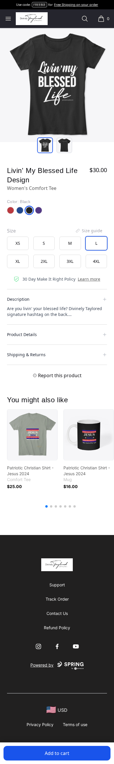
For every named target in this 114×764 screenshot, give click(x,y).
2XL (44, 261)
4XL (96, 261)
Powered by (41, 664)
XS (17, 243)
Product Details (22, 334)
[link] (32, 435)
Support (57, 584)
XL (17, 261)
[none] (88, 231)
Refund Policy (57, 627)
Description (18, 299)
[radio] (18, 243)
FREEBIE (39, 4)
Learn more (89, 279)
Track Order (57, 599)
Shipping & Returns (26, 354)
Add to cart (57, 753)
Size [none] (11, 231)
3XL (70, 261)
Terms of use (75, 724)
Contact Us (57, 613)
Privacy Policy (40, 724)
